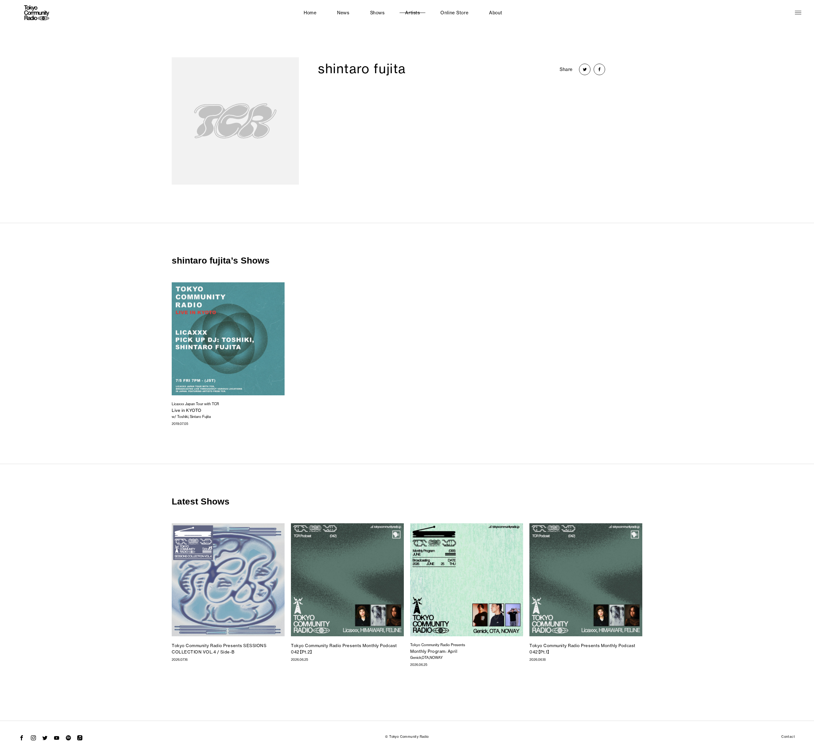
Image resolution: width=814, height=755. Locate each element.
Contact (788, 737)
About (495, 13)
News (343, 13)
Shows (377, 13)
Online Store (454, 13)
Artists (412, 13)
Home (310, 13)
